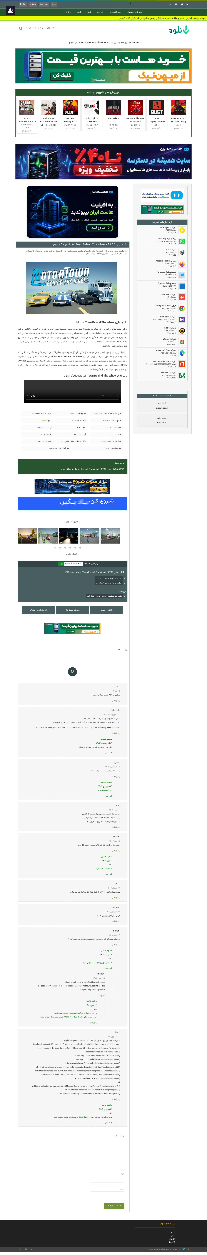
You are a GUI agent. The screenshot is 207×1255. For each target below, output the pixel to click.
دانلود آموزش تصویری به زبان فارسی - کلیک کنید (104, 596)
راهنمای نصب (106, 610)
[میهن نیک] (162, 210)
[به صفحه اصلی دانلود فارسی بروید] (179, 34)
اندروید (100, 12)
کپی (61, 563)
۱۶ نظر (89, 253)
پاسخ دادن (116, 700)
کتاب (79, 12)
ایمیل (121, 1189)
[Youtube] (187, 4)
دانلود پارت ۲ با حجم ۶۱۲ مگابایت (108, 583)
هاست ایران (149, 1249)
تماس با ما (44, 4)
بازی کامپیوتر (115, 12)
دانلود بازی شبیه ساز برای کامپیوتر (98, 251)
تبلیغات (33, 4)
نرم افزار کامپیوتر (135, 12)
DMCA (22, 4)
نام (122, 1173)
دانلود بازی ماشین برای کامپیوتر (69, 251)
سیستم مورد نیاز (72, 610)
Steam (44, 420)
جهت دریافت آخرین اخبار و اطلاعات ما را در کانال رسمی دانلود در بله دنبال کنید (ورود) (162, 18)
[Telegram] (181, 4)
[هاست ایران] (162, 196)
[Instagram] (176, 4)
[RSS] (170, 4)
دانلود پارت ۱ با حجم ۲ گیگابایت (108, 578)
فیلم (89, 12)
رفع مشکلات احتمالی (38, 610)
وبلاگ (67, 12)
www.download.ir (73, 563)
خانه (54, 4)
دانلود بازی (129, 42)
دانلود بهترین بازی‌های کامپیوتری (40, 251)
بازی (84, 356)
